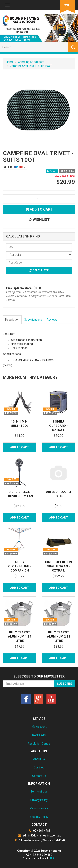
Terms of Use (39, 791)
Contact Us (39, 775)
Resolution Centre (39, 743)
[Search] (73, 47)
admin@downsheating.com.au (41, 835)
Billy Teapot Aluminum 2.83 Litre (58, 637)
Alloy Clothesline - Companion (19, 566)
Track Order (39, 735)
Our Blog (39, 767)
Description (12, 319)
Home (10, 61)
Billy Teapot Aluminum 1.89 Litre (19, 637)
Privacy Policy (39, 800)
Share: (9, 167)
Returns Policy (39, 808)
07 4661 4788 (41, 830)
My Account (39, 726)
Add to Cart (40, 209)
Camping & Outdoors (31, 61)
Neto (52, 858)
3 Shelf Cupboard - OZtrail (58, 426)
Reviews (52, 319)
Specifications (33, 319)
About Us (39, 759)
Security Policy (39, 816)
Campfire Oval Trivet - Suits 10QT (31, 65)
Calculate (40, 270)
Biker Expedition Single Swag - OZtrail (58, 566)
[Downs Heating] (39, 27)
